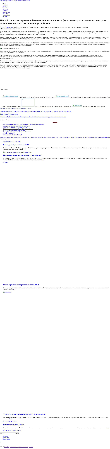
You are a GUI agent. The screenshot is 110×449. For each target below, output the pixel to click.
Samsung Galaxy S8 (70, 137)
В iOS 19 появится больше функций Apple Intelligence (18, 129)
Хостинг (99, 137)
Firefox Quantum (14, 137)
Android (5, 5)
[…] (25, 149)
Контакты (6, 437)
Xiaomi (86, 137)
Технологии (6, 15)
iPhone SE (50, 137)
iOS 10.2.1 (25, 137)
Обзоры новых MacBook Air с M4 (12, 134)
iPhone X (53, 137)
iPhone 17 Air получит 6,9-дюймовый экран (15, 127)
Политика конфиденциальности (12, 430)
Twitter (76, 137)
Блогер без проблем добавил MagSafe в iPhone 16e (17, 132)
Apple (4, 3)
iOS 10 (21, 137)
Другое (5, 16)
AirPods (1, 137)
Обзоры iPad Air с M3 (9, 133)
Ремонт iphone (94, 137)
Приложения (6, 12)
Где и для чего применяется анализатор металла (16, 126)
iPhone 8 (45, 137)
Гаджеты (5, 6)
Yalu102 (89, 137)
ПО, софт (5, 13)
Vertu (79, 137)
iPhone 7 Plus (40, 137)
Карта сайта (6, 439)
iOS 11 (32, 137)
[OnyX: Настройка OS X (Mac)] (10, 421)
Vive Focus (82, 137)
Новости (5, 9)
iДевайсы (5, 7)
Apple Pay (8, 137)
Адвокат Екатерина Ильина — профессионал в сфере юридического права (23, 124)
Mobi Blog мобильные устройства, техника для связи (18, 447)
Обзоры (5, 10)
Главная (5, 436)
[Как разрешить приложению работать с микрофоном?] (17, 152)
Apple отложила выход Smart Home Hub (14, 130)
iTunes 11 (58, 137)
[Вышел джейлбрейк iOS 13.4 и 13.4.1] (12, 141)
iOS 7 (18, 137)
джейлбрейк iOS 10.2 (105, 137)
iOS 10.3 (29, 137)
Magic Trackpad (63, 137)
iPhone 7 (36, 137)
